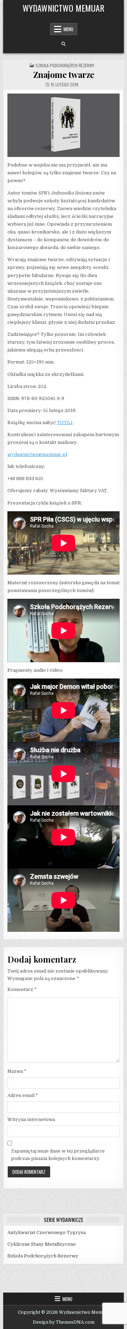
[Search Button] (63, 44)
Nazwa (16, 1071)
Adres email (22, 1095)
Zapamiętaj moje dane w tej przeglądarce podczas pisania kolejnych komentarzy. (58, 1154)
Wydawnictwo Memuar (63, 7)
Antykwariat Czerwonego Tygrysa (46, 1232)
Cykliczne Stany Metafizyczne (41, 1244)
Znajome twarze (63, 74)
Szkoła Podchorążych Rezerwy (65, 65)
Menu (68, 29)
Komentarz (22, 989)
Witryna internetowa (31, 1119)
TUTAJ (65, 422)
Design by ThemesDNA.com (64, 1322)
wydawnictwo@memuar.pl (37, 454)
